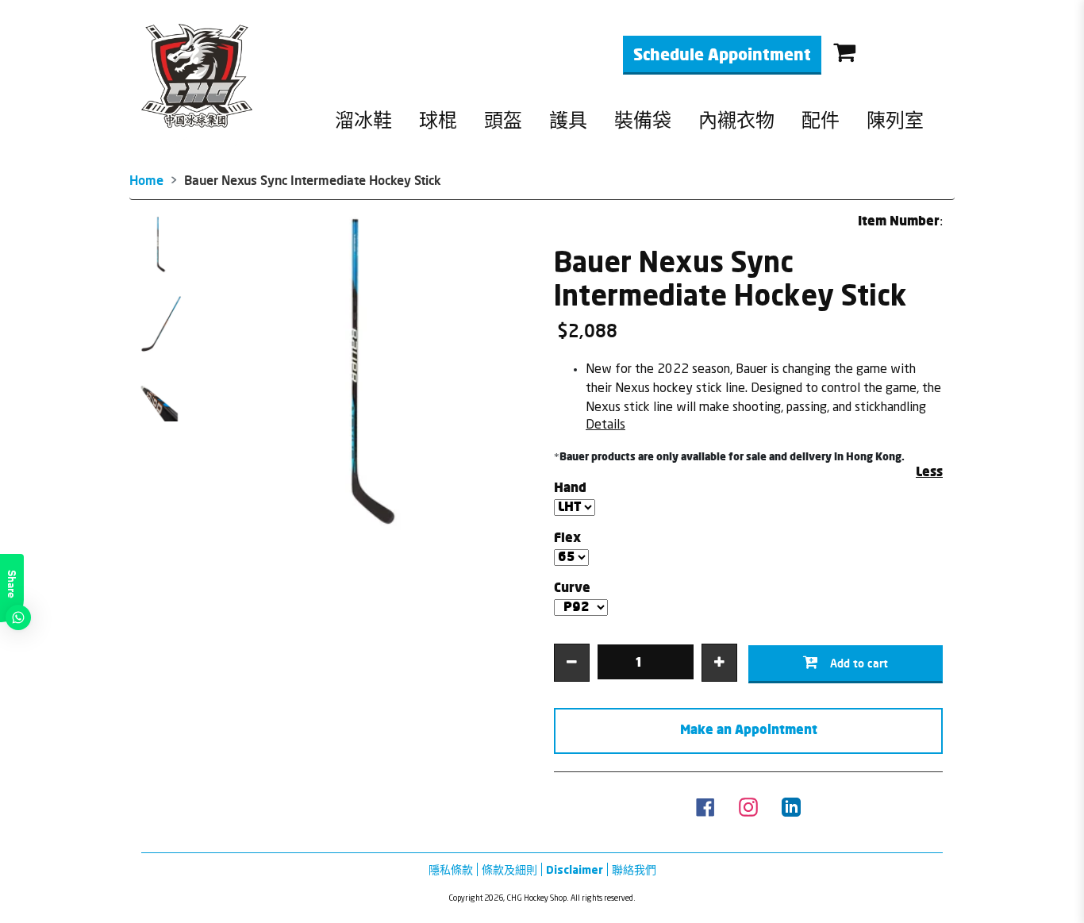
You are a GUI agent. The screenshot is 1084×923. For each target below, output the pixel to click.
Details (605, 423)
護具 (568, 121)
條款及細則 (509, 869)
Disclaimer (574, 869)
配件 (820, 121)
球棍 (438, 121)
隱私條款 (451, 869)
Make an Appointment (748, 730)
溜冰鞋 (363, 121)
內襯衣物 (736, 121)
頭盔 (503, 121)
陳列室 (895, 121)
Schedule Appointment (722, 56)
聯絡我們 (634, 869)
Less (929, 472)
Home (146, 180)
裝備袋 (642, 121)
